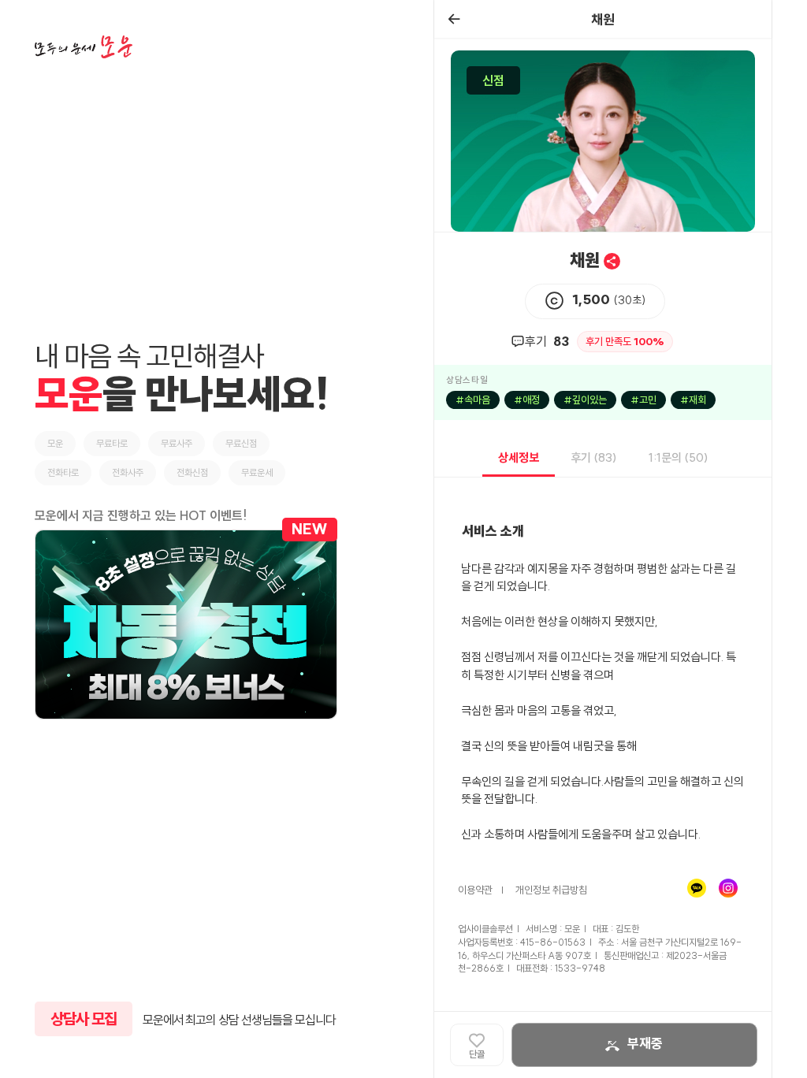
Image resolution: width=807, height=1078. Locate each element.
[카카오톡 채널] (700, 889)
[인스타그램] (732, 889)
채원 (587, 260)
